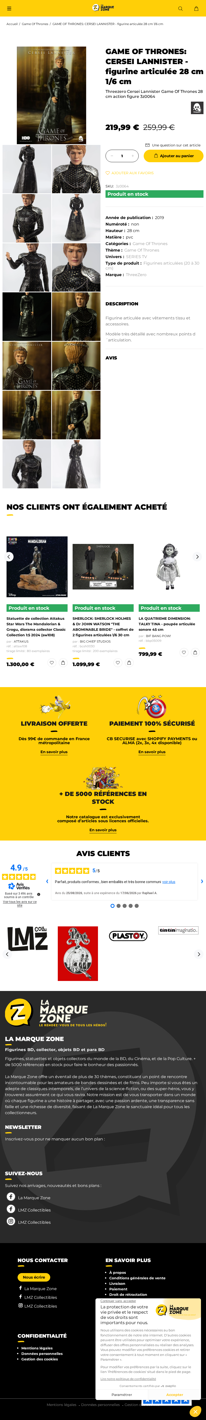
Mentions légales (37, 1348)
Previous (9, 556)
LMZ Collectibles (34, 1210)
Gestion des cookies (39, 1359)
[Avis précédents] (46, 881)
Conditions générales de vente (137, 1278)
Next (197, 556)
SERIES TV (136, 256)
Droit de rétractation (128, 1294)
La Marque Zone (34, 1197)
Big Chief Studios (95, 641)
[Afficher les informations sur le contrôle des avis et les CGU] (39, 894)
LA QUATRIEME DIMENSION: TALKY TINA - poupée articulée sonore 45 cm (167, 624)
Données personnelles (42, 1353)
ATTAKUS (21, 641)
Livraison (117, 1283)
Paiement (118, 1289)
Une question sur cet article (176, 145)
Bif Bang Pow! (158, 636)
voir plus (168, 882)
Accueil (12, 24)
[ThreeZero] (197, 108)
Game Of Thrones (35, 24)
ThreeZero (136, 274)
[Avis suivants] (201, 881)
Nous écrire (34, 1277)
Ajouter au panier (177, 155)
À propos (117, 1272)
